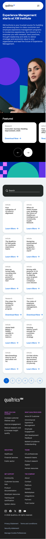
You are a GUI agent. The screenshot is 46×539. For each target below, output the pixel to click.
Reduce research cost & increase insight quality (12, 430)
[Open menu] (38, 6)
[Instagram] (5, 511)
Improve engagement (12, 424)
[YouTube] (25, 511)
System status (9, 504)
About (27, 478)
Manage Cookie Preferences (15, 533)
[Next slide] (28, 152)
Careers (28, 489)
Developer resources (12, 494)
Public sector (9, 461)
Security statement (11, 528)
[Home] (10, 6)
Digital (27, 465)
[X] (15, 511)
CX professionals (31, 454)
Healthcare (8, 454)
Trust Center (29, 503)
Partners (28, 500)
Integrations (29, 496)
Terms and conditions (28, 523)
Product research (31, 461)
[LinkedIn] (20, 511)
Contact (28, 482)
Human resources (31, 468)
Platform (28, 485)
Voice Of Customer (32, 416)
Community (9, 478)
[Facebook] (10, 511)
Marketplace (29, 492)
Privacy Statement (11, 523)
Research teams (31, 457)
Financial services (11, 457)
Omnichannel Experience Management (30, 422)
